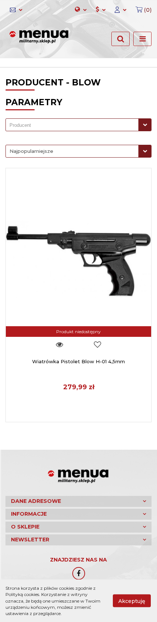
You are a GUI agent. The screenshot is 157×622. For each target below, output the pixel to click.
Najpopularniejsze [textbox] (31, 151)
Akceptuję (131, 601)
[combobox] (78, 124)
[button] (141, 10)
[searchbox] (73, 125)
